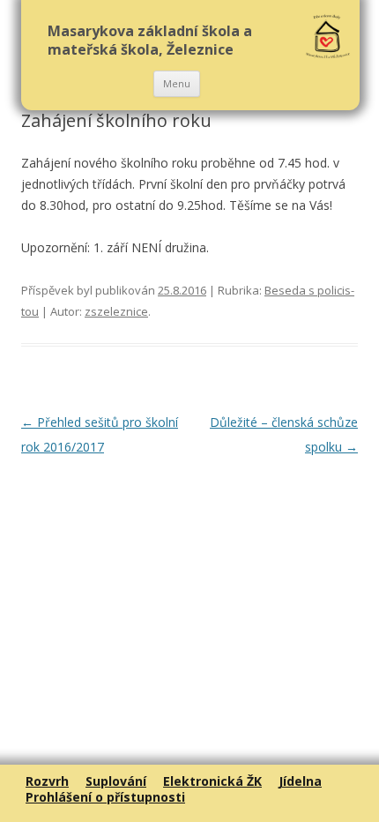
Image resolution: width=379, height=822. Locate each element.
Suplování (115, 781)
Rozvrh (47, 781)
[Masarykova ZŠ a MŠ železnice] (328, 37)
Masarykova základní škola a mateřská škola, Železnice (150, 40)
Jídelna (300, 781)
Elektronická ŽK (212, 781)
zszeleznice (116, 311)
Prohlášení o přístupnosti (105, 796)
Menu (176, 83)
